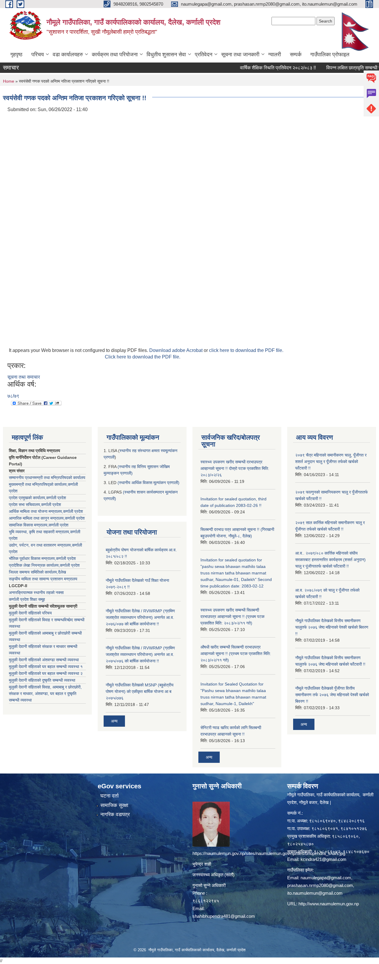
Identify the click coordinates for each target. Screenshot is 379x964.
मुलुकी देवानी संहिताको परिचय (30, 613)
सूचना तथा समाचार (23, 376)
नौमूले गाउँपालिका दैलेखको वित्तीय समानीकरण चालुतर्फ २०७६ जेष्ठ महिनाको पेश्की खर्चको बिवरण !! (331, 627)
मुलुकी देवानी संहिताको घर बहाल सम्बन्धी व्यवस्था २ (46, 673)
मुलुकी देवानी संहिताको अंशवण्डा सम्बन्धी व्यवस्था (44, 659)
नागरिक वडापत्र (115, 814)
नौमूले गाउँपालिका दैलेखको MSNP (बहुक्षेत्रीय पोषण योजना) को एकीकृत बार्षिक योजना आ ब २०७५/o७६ (140, 691)
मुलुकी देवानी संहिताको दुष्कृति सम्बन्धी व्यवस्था (42, 680)
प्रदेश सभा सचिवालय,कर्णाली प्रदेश (35, 504)
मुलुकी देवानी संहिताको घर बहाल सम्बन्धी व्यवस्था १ (46, 666)
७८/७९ (13, 395)
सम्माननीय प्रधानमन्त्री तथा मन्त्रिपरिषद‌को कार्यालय (47, 477)
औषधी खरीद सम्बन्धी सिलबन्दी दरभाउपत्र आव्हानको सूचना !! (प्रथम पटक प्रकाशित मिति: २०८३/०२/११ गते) (235, 653)
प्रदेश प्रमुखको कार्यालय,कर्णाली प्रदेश (37, 497)
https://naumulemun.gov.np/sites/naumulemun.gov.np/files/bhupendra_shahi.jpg (268, 853)
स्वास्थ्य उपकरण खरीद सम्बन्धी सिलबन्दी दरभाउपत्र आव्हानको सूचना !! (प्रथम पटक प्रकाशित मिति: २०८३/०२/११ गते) (232, 616)
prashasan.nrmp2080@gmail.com (320, 885)
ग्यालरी (274, 54)
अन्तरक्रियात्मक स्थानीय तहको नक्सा (36, 592)
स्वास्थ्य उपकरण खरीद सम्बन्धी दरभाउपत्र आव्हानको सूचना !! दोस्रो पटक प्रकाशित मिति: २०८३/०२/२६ (234, 468)
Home (8, 81)
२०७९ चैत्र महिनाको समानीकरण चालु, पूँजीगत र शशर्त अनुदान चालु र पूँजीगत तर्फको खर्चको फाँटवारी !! (331, 461)
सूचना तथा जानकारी (240, 54)
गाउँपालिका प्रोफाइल (329, 54)
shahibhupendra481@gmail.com (223, 916)
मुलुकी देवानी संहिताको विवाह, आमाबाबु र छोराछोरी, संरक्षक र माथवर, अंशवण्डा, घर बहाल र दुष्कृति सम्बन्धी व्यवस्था (45, 693)
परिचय (37, 54)
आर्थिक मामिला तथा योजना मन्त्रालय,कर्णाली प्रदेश (46, 511)
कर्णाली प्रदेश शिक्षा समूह (27, 599)
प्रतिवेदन (203, 54)
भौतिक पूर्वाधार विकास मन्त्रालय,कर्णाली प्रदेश (42, 558)
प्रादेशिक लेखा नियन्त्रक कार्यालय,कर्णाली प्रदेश (44, 565)
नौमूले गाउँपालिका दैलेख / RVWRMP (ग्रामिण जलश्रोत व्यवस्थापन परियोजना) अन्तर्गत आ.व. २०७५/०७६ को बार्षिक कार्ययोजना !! (140, 654)
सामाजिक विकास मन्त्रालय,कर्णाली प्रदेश (38, 525)
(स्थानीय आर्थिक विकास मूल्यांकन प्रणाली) (148, 482)
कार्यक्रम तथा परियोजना (115, 54)
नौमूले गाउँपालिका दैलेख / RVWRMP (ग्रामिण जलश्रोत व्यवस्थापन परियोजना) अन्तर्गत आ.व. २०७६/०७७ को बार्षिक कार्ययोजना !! (140, 617)
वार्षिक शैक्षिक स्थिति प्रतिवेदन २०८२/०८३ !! (262, 67)
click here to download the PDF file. (246, 350)
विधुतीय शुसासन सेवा (166, 54)
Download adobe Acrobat (176, 350)
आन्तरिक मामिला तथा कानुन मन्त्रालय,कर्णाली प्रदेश (47, 518)
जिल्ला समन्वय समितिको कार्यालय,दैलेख (37, 572)
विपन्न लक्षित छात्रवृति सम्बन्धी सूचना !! (343, 67)
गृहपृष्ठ (16, 54)
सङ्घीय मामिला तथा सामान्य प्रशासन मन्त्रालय (43, 579)
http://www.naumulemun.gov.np (328, 903)
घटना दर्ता (109, 796)
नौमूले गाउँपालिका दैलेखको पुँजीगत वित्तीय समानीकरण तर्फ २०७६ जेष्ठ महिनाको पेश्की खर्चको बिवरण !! (332, 695)
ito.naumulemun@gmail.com (315, 893)
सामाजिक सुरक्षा (114, 805)
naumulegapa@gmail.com (326, 877)
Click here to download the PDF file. (142, 356)
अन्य (114, 721)
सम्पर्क (295, 54)
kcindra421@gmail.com (323, 859)
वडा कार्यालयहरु (68, 54)
